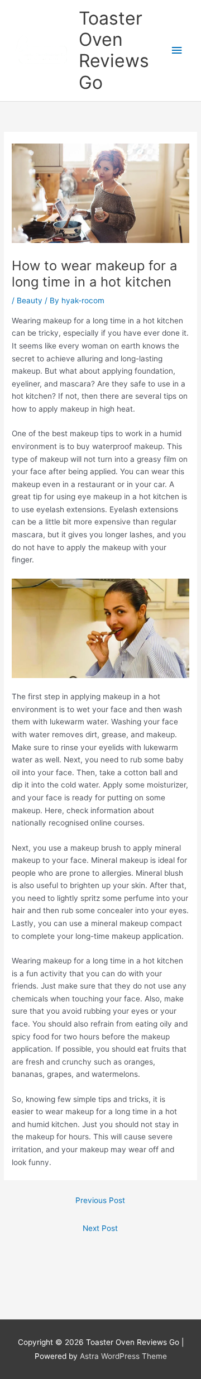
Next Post (100, 1228)
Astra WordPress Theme (123, 1356)
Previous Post (100, 1200)
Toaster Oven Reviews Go (114, 50)
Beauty (29, 300)
